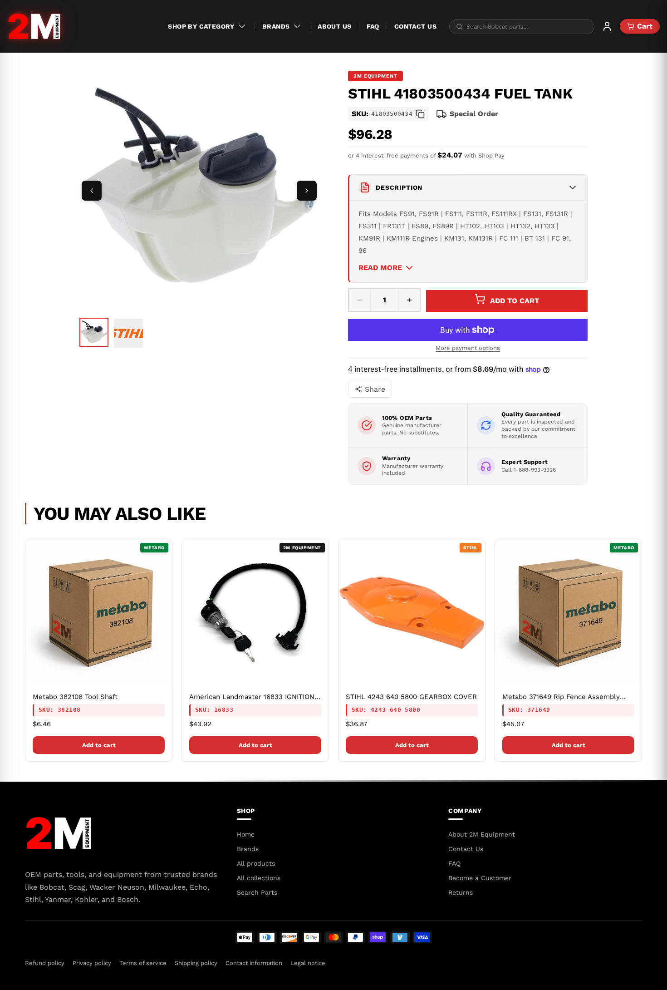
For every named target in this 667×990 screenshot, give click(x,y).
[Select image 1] (93, 332)
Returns (460, 892)
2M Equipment (375, 76)
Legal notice (307, 963)
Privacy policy (92, 963)
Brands (276, 26)
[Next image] (307, 191)
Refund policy (44, 963)
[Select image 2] (128, 333)
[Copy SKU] (420, 114)
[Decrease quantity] (360, 300)
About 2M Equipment (481, 834)
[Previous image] (92, 191)
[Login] (607, 26)
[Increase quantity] (409, 300)
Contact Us (415, 26)
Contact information (254, 963)
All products (256, 863)
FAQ (373, 26)
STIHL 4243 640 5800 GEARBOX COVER (411, 697)
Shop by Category (201, 26)
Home (246, 834)
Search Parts (257, 892)
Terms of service (143, 963)
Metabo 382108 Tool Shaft (75, 697)
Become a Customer (479, 878)
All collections (258, 878)
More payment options (468, 348)
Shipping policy (196, 963)
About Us (334, 26)
